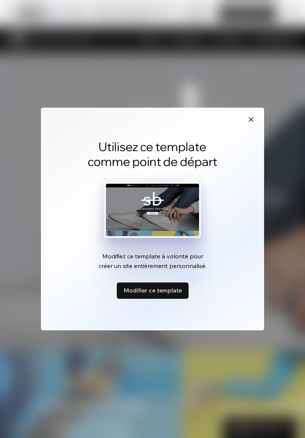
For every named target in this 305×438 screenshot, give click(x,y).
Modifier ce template (152, 290)
